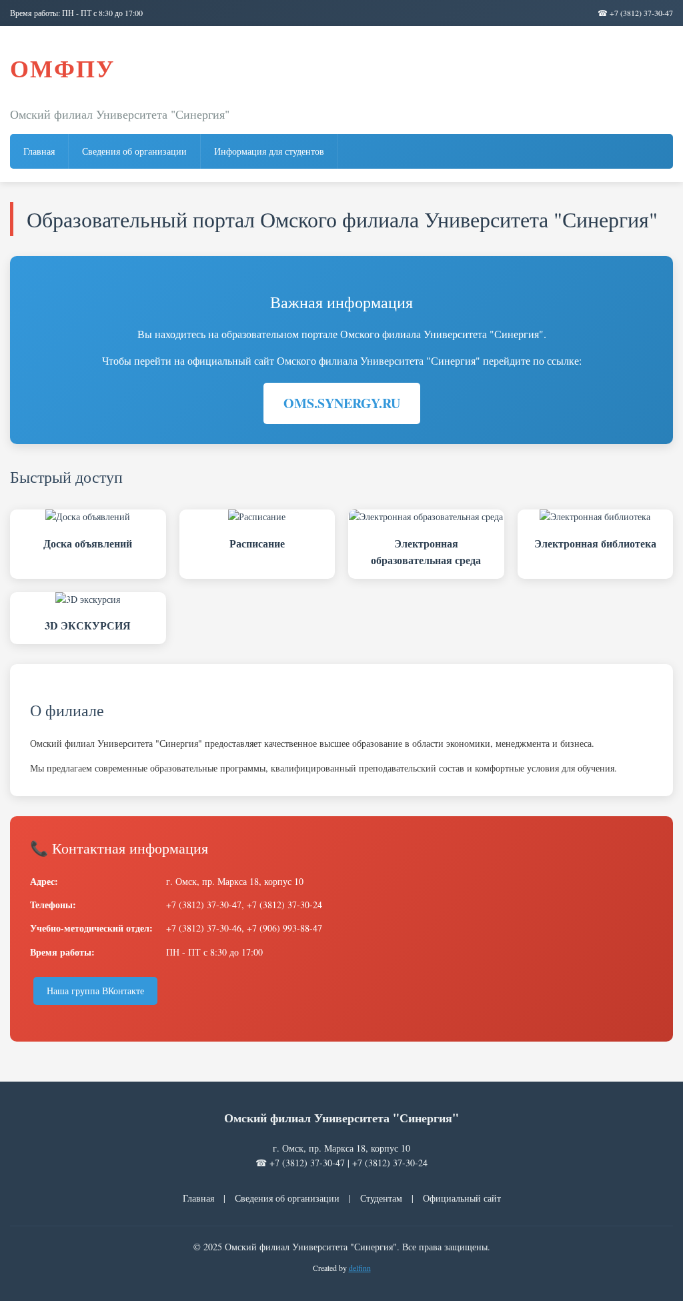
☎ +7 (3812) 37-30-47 (635, 12)
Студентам (381, 1198)
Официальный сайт (462, 1198)
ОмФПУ (62, 68)
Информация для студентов (269, 151)
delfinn (360, 1267)
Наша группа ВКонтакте (95, 990)
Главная (39, 151)
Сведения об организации (134, 151)
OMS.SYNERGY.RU (341, 403)
